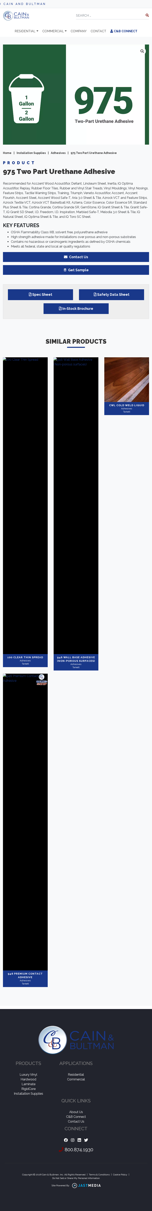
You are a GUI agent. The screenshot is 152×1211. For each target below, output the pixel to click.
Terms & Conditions (99, 1174)
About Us (76, 1112)
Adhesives (58, 153)
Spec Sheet (42, 294)
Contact (98, 31)
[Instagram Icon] (72, 1140)
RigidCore (28, 1089)
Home (7, 153)
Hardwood (28, 1079)
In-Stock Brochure (77, 308)
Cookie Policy (120, 1174)
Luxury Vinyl (28, 1074)
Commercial (53, 31)
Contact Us (76, 1121)
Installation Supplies (31, 153)
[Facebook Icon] (66, 1140)
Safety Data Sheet (113, 294)
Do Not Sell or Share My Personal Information (76, 1178)
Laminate (28, 1084)
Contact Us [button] (78, 257)
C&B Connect (125, 31)
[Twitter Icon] (86, 1140)
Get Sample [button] (78, 270)
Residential (25, 31)
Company (79, 31)
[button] (142, 51)
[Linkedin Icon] (79, 1140)
